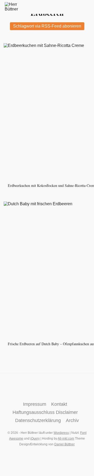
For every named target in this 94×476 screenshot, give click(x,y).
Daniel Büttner (64, 444)
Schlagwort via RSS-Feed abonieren (47, 26)
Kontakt (59, 404)
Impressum (34, 404)
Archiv (72, 420)
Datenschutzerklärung (38, 420)
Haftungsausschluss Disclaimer (45, 412)
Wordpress (61, 433)
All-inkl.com (66, 438)
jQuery (35, 438)
